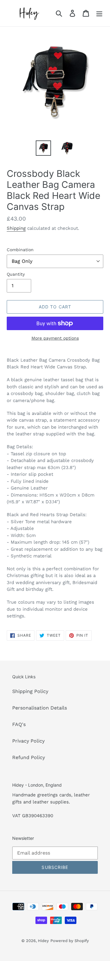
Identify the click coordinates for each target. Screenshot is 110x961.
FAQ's (19, 724)
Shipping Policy (30, 691)
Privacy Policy (28, 741)
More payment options (55, 338)
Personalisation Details (39, 708)
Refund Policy (28, 757)
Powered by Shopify (69, 940)
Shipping (16, 228)
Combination (20, 249)
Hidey (43, 940)
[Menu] (99, 13)
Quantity (16, 274)
